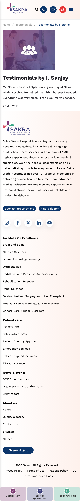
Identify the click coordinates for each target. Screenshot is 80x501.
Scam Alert (18, 450)
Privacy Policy (13, 470)
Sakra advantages (15, 333)
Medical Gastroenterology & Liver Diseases (31, 303)
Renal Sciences (13, 288)
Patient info (11, 326)
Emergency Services (16, 348)
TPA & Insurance (14, 363)
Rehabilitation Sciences (18, 281)
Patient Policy (58, 470)
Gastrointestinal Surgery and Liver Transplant (33, 296)
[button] (13, 494)
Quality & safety (13, 416)
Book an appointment (19, 208)
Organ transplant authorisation (24, 386)
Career (7, 439)
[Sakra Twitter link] (28, 223)
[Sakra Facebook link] (17, 223)
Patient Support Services (20, 356)
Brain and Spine (13, 244)
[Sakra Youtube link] (49, 223)
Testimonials (24, 24)
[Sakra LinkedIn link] (39, 223)
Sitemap (8, 431)
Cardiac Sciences (14, 252)
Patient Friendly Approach (20, 341)
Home (6, 24)
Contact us (10, 424)
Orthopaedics (12, 266)
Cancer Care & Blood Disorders (23, 310)
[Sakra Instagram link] (7, 223)
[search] (37, 9)
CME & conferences (16, 379)
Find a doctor (50, 208)
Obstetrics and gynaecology (21, 259)
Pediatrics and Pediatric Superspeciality (30, 274)
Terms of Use (35, 470)
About (7, 409)
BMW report (11, 393)
